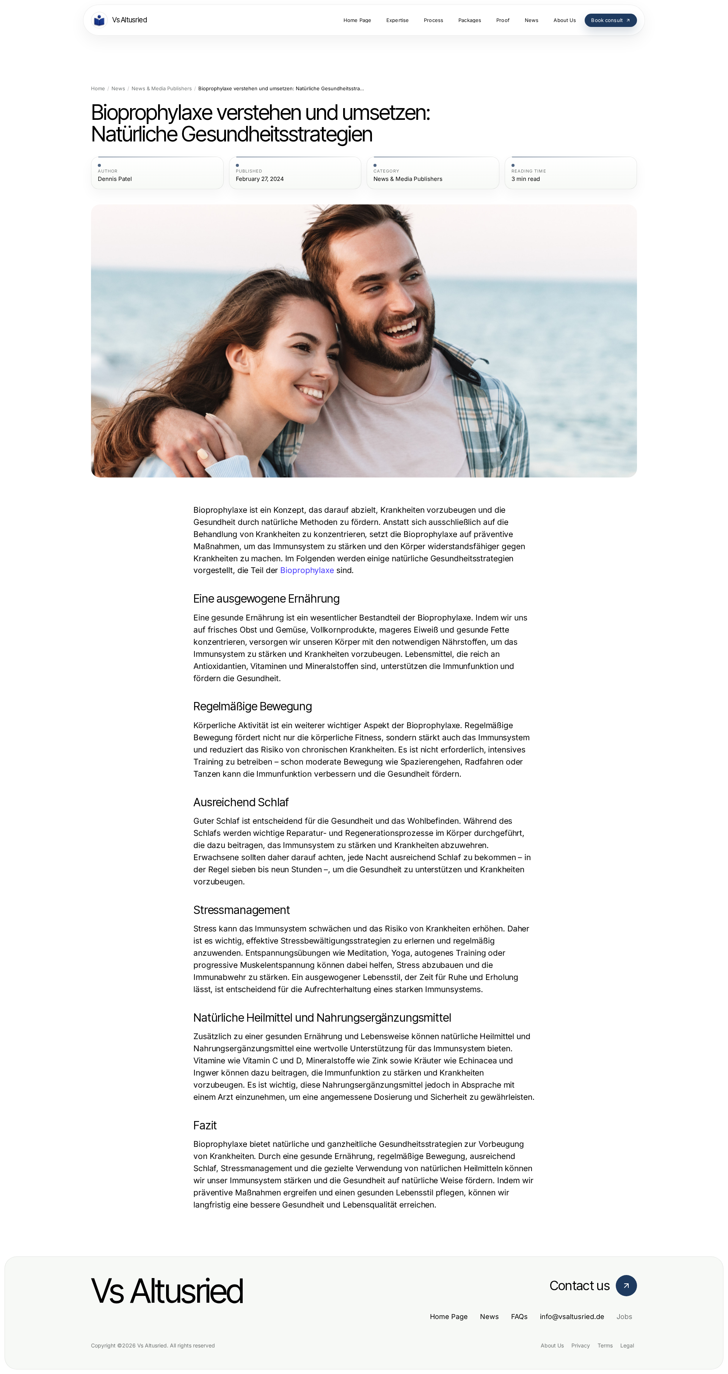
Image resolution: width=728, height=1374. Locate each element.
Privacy (580, 1345)
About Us (552, 1345)
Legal (627, 1345)
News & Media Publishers (162, 88)
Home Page (449, 1317)
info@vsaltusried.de (572, 1317)
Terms (605, 1345)
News (118, 88)
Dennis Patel (115, 179)
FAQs (519, 1317)
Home (98, 88)
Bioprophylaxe (307, 570)
